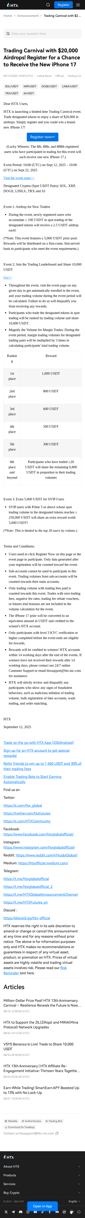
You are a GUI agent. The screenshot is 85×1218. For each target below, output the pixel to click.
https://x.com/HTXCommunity (27, 821)
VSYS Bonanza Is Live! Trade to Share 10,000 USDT (38, 1046)
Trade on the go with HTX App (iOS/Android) (38, 743)
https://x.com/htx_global (22, 805)
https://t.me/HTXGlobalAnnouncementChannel (40, 894)
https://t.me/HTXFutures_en (25, 902)
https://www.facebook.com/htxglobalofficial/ (38, 834)
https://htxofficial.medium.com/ (43, 863)
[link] (11, 86)
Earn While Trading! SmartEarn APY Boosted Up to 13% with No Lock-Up (41, 1090)
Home (7, 15)
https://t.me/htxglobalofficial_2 (28, 887)
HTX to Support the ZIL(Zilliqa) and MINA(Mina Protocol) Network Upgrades (40, 1024)
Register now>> (42, 137)
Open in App (42, 1206)
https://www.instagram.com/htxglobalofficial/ (39, 847)
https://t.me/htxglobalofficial (26, 879)
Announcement (28, 15)
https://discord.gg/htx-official (26, 918)
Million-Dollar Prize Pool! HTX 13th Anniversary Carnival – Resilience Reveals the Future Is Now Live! (40, 1003)
